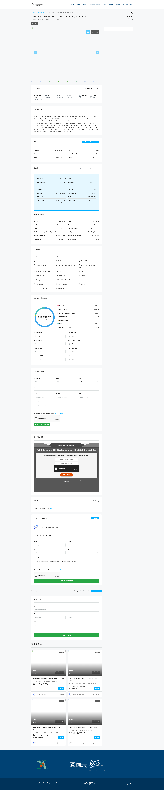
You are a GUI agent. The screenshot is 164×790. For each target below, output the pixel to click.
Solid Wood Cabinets (64, 280)
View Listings (95, 518)
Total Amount (38, 332)
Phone (58, 393)
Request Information (66, 580)
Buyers (78, 4)
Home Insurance (73, 348)
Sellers (85, 4)
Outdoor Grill (84, 271)
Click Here (52, 508)
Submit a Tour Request (42, 424)
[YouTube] (131, 784)
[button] (125, 12)
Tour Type (37, 378)
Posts (104, 4)
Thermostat (39, 284)
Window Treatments (41, 288)
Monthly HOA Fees (39, 356)
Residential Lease (42, 12)
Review (36, 622)
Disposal (83, 257)
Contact (118, 4)
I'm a (69, 549)
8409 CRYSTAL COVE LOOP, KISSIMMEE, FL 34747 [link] (48, 678)
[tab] (88, 32)
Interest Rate (38, 340)
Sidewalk (83, 275)
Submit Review (66, 635)
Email (79, 393)
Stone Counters (85, 280)
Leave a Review (96, 591)
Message (36, 401)
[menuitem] (127, 4)
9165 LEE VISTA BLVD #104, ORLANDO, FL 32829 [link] (84, 727)
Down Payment (72, 332)
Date (57, 378)
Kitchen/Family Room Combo (66, 265)
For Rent (34, 23)
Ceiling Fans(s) (40, 257)
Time (79, 378)
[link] (48, 663)
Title (35, 614)
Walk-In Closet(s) (63, 284)
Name (35, 393)
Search (111, 4)
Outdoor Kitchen (40, 275)
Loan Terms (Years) (74, 340)
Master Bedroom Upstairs (43, 271)
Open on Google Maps (91, 142)
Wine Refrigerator (63, 288)
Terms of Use (58, 413)
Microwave (61, 271)
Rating (69, 614)
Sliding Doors (40, 280)
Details (61, 688)
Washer (83, 284)
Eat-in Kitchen (62, 261)
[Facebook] (128, 784)
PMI (69, 356)
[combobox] (44, 382)
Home (72, 4)
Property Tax (38, 348)
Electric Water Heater (87, 261)
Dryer (37, 261)
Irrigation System (41, 265)
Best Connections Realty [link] (42, 694)
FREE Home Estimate (95, 4)
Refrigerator (61, 275)
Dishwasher (61, 257)
